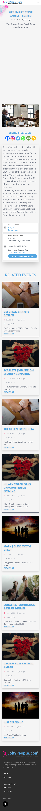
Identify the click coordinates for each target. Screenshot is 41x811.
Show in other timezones (17, 252)
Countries (7, 777)
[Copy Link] (33, 138)
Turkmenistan (13, 230)
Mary (10, 228)
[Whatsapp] (23, 138)
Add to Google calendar (23, 256)
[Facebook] (7, 138)
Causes (6, 773)
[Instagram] (12, 138)
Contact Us (7, 791)
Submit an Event (9, 784)
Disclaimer (7, 787)
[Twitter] (18, 138)
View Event (9, 333)
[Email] (28, 138)
